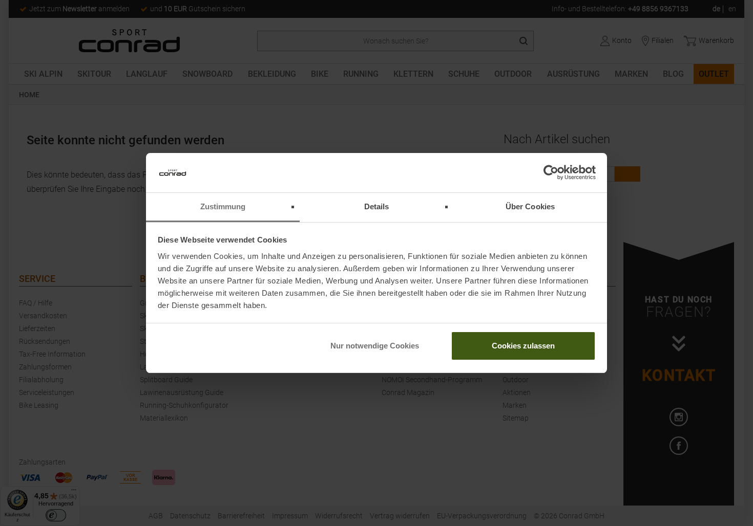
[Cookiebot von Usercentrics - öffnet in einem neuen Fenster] (551, 173)
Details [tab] (376, 206)
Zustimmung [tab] (223, 206)
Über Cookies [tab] (530, 206)
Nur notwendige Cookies (374, 345)
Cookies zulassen (523, 345)
